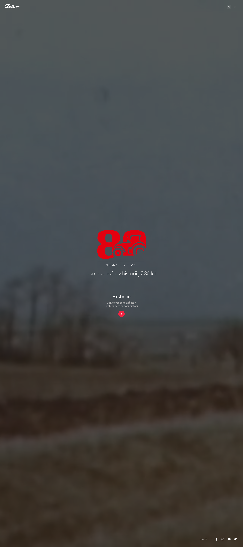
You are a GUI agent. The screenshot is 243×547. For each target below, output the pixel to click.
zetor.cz (203, 539)
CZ (229, 7)
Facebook (216, 539)
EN (235, 7)
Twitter (235, 539)
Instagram (222, 539)
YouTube (229, 539)
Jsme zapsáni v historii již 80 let (121, 274)
